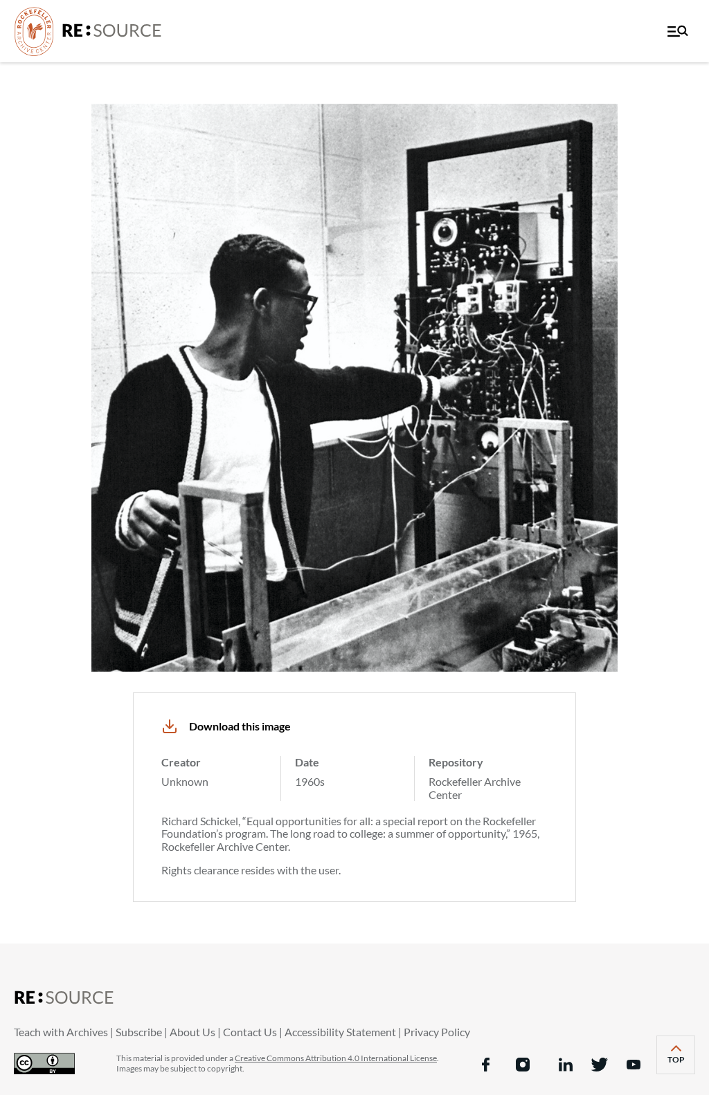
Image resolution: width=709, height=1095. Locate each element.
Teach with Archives (61, 1031)
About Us (192, 1031)
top (681, 1063)
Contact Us (250, 1031)
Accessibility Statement (340, 1031)
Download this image (240, 726)
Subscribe (139, 1031)
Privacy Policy (437, 1031)
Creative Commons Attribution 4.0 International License (336, 1058)
